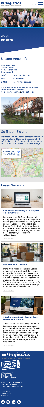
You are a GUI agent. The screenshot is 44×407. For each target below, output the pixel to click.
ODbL (41, 178)
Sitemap (4, 395)
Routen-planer (18, 155)
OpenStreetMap (24, 178)
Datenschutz (6, 393)
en (35, 4)
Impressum (5, 391)
